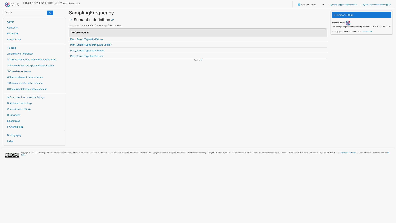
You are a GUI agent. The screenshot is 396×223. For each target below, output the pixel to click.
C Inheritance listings (19, 109)
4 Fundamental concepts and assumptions (30, 65)
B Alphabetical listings (19, 103)
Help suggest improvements (345, 5)
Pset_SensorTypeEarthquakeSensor (91, 44)
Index (10, 141)
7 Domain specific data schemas (25, 83)
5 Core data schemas (19, 71)
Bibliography (14, 135)
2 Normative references (20, 53)
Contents (12, 27)
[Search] (50, 13)
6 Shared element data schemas (25, 77)
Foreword (12, 33)
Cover (10, 21)
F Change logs (15, 126)
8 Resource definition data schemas (27, 88)
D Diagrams (13, 115)
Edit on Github (345, 14)
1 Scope (11, 47)
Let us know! (367, 32)
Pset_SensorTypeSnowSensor (87, 50)
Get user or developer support (378, 5)
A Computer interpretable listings (26, 97)
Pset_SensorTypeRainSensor (86, 56)
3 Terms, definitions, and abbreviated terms (31, 59)
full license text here (348, 153)
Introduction (14, 39)
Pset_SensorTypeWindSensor (87, 39)
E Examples (13, 120)
